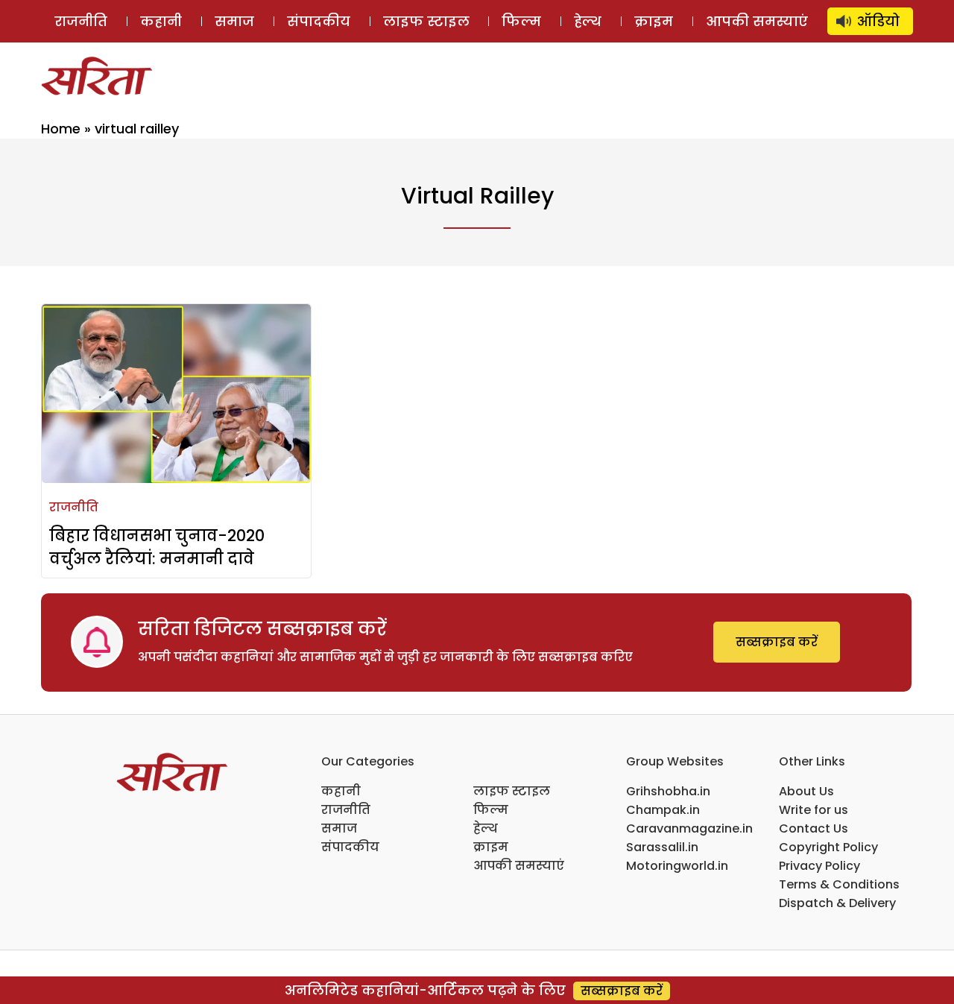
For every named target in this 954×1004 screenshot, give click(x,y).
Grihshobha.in (668, 791)
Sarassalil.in (662, 847)
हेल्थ (587, 21)
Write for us (813, 809)
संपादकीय (318, 21)
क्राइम (653, 21)
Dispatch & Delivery (837, 903)
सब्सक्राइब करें (777, 642)
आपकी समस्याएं (757, 21)
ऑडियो (878, 21)
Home (60, 128)
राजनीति (80, 21)
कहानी (161, 21)
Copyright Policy (828, 847)
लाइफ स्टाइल (426, 21)
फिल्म (521, 21)
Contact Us (813, 828)
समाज (234, 21)
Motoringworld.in (677, 865)
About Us (806, 791)
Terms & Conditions (839, 884)
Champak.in (663, 809)
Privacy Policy (819, 865)
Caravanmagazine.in (689, 828)
